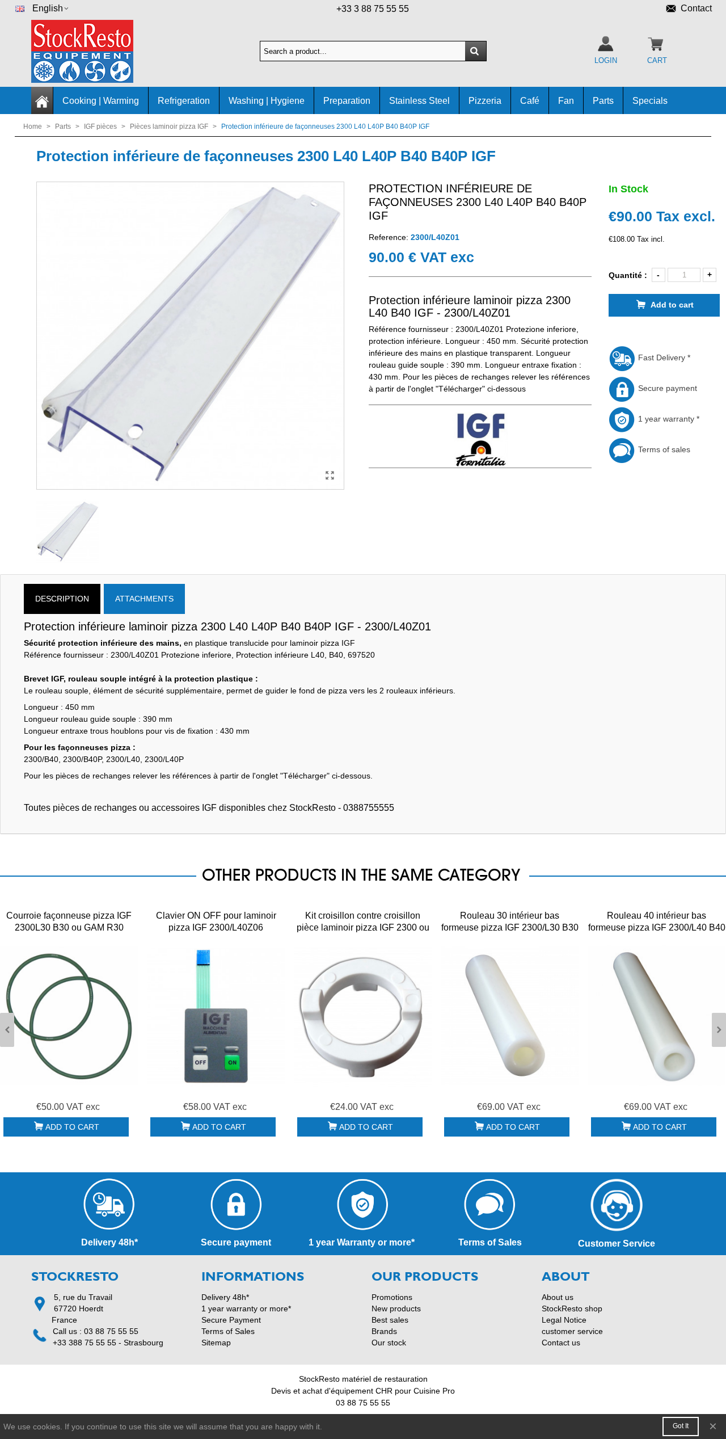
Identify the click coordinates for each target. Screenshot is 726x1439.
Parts (603, 101)
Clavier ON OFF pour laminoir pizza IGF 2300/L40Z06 (216, 921)
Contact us (561, 1342)
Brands (384, 1331)
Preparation (346, 101)
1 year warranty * (667, 418)
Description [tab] (62, 598)
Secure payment (666, 388)
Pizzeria (484, 101)
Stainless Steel (419, 101)
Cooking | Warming (100, 101)
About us (557, 1297)
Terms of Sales (228, 1331)
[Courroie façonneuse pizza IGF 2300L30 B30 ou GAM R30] (69, 1016)
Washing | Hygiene (267, 101)
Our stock (389, 1342)
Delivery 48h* (225, 1297)
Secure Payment (231, 1319)
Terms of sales (663, 449)
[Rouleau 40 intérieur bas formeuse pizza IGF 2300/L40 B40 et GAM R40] (656, 1016)
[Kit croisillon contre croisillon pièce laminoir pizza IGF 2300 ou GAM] (363, 1016)
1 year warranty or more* (246, 1308)
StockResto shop (572, 1308)
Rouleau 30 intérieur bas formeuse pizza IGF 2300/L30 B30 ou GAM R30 (510, 927)
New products (396, 1308)
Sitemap (216, 1342)
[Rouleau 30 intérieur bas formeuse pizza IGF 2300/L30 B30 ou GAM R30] (510, 1016)
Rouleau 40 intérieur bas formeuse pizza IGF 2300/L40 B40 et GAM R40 (656, 927)
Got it (681, 1426)
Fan (566, 101)
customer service (572, 1331)
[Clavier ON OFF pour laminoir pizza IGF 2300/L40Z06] (216, 1016)
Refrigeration (184, 101)
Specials (650, 101)
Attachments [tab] (144, 598)
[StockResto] (93, 51)
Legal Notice (564, 1319)
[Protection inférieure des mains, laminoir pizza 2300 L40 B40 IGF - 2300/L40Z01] (330, 475)
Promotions (392, 1297)
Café (529, 101)
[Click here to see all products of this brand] (480, 440)
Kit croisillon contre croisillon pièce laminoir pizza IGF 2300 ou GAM (363, 927)
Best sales (390, 1319)
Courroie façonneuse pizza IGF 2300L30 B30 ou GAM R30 (69, 921)
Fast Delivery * (663, 357)
